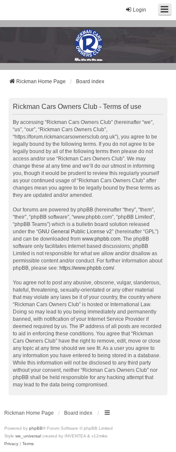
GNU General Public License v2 (75, 232)
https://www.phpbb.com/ (86, 268)
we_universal (28, 436)
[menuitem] (11, 444)
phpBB (36, 428)
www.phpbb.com (101, 239)
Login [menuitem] (139, 10)
